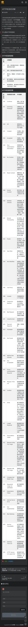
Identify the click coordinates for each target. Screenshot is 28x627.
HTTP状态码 (11, 561)
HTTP (6, 561)
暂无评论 (6, 584)
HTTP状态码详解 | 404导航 (14, 570)
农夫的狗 (5, 12)
